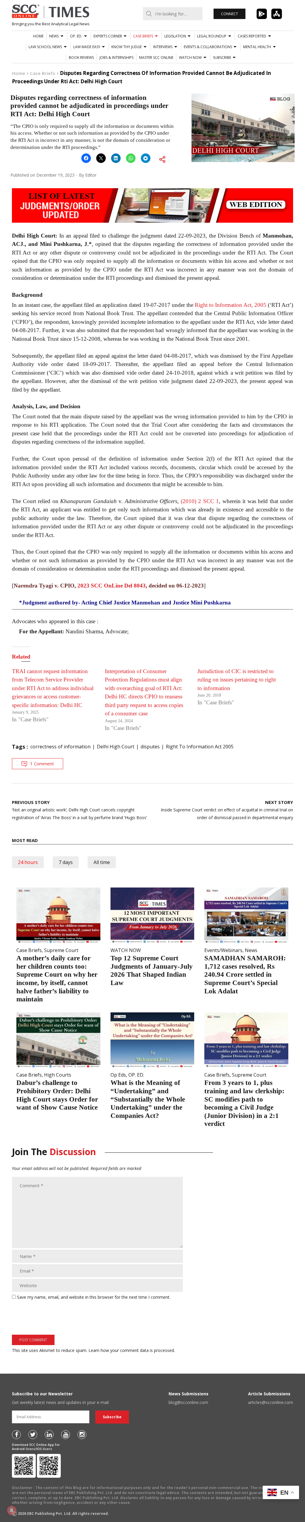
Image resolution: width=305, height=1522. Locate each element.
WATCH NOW (190, 57)
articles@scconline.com (270, 1402)
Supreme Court (61, 950)
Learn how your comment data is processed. (131, 1350)
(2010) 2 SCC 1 (200, 501)
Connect (229, 13)
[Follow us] (16, 1434)
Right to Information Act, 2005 (230, 305)
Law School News (45, 46)
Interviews (162, 46)
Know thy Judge (126, 46)
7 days (66, 862)
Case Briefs (143, 36)
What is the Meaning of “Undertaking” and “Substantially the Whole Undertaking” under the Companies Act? (148, 1099)
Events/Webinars (223, 950)
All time (102, 862)
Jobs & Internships (116, 57)
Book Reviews (81, 57)
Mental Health (257, 46)
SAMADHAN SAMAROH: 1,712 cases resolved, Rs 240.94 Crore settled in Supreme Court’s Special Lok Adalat (245, 974)
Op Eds (118, 1075)
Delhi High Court (115, 746)
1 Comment (42, 764)
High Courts (57, 1075)
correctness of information (60, 746)
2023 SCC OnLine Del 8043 (111, 585)
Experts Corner (108, 36)
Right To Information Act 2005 (200, 746)
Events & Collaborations (208, 46)
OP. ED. (76, 36)
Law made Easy (86, 46)
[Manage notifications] (11, 1510)
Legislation (175, 36)
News (54, 36)
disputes (150, 746)
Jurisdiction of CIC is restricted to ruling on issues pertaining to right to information (236, 679)
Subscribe (222, 57)
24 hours (28, 862)
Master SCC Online (156, 57)
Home (38, 36)
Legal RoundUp (211, 36)
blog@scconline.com (188, 1402)
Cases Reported (252, 36)
